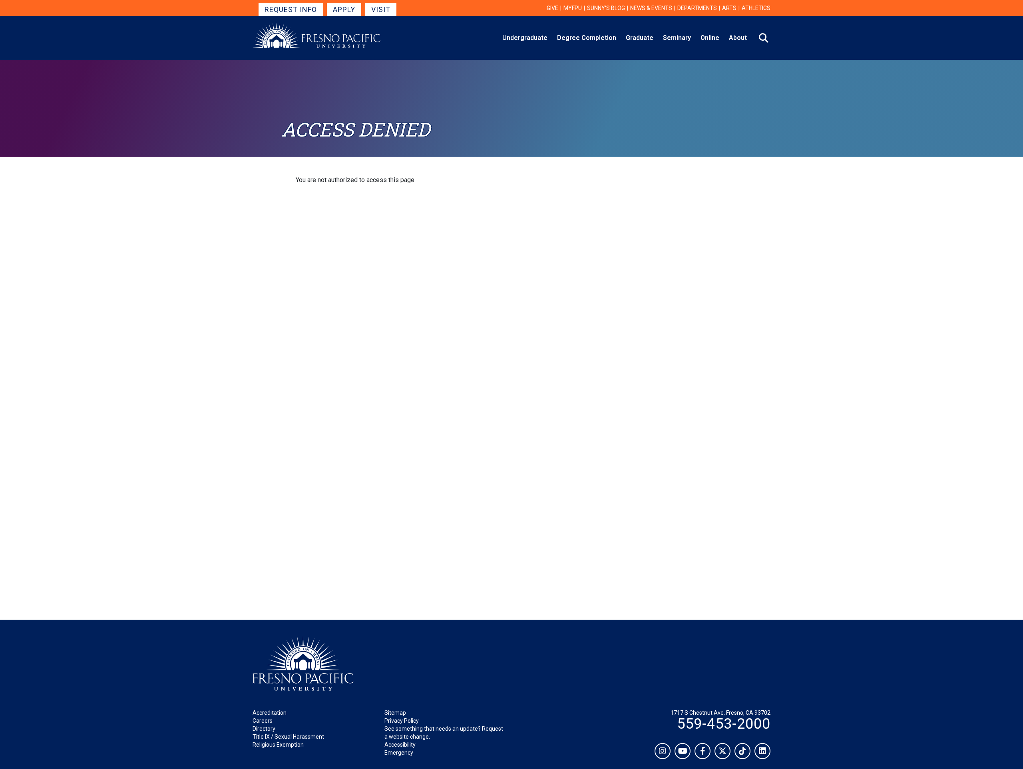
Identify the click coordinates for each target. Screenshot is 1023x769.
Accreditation (270, 713)
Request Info (291, 9)
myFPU (572, 8)
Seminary (677, 38)
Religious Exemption (278, 744)
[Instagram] (663, 751)
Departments (697, 8)
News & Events (651, 8)
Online (710, 38)
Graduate (639, 38)
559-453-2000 (723, 723)
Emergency (398, 752)
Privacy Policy (401, 720)
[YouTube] (683, 751)
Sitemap (395, 713)
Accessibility (400, 744)
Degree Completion (586, 38)
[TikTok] (742, 751)
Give (552, 8)
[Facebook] (703, 751)
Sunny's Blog (606, 8)
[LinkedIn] (762, 751)
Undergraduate (524, 38)
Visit (380, 9)
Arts (729, 8)
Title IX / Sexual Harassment (288, 736)
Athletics (756, 8)
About (738, 38)
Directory (264, 728)
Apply (344, 9)
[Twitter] (722, 751)
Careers (263, 720)
